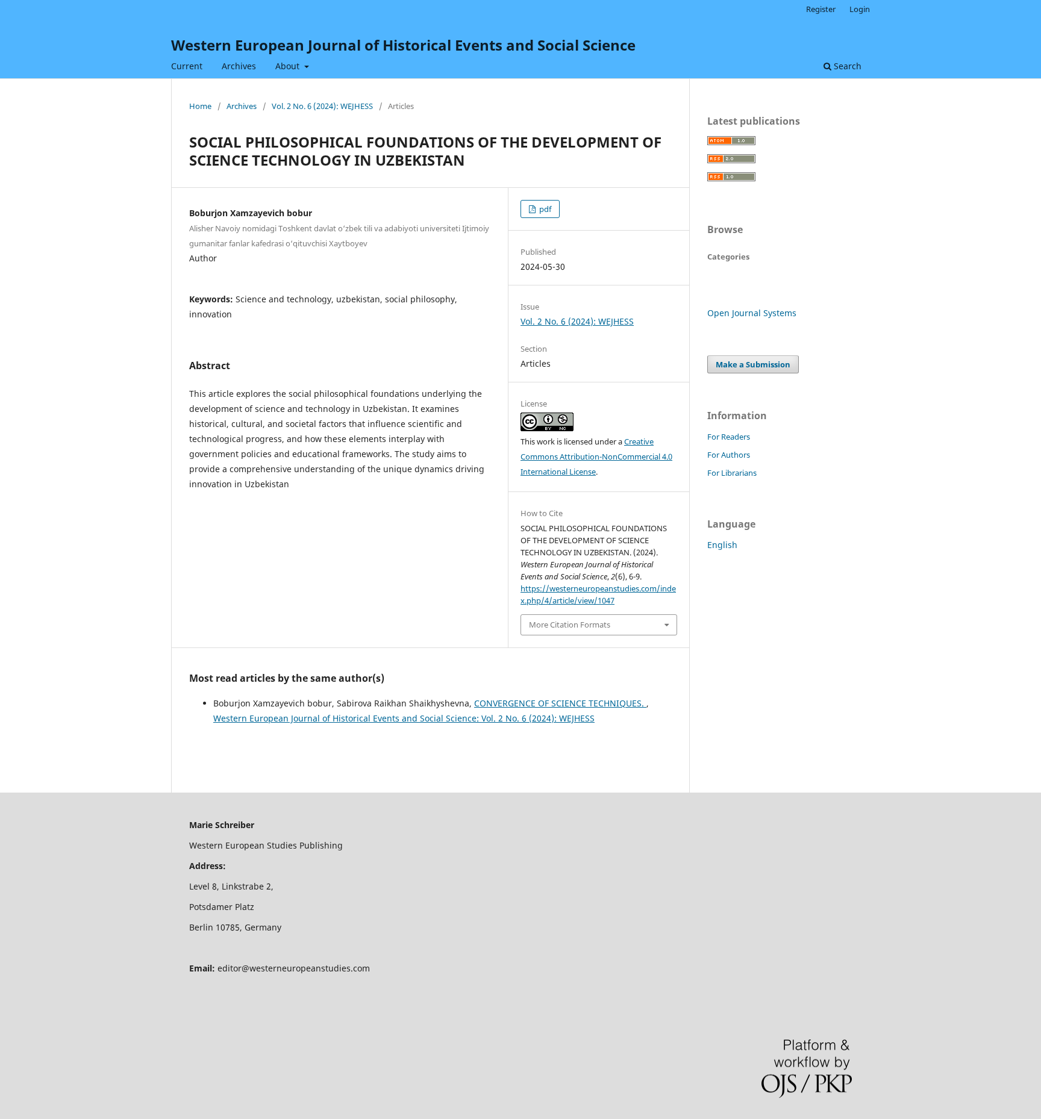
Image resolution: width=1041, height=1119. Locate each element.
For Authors (728, 454)
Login (859, 9)
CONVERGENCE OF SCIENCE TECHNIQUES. (560, 703)
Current (186, 66)
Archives (239, 66)
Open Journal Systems (751, 313)
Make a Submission (753, 364)
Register (821, 9)
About (288, 66)
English (722, 544)
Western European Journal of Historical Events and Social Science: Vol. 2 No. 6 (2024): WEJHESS (404, 718)
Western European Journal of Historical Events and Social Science (403, 45)
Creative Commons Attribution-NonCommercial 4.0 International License (596, 456)
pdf (544, 209)
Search (846, 66)
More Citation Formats (569, 624)
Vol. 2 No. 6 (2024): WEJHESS (322, 106)
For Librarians (732, 472)
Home (200, 106)
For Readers (728, 436)
